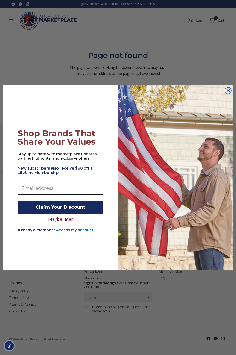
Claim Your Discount (60, 207)
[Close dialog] (228, 90)
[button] (9, 345)
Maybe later (60, 219)
